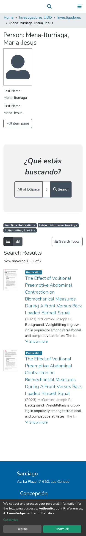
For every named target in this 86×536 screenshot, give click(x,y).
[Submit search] (49, 6)
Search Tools (69, 241)
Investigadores (69, 17)
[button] (56, 6)
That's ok (62, 529)
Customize (10, 520)
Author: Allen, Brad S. (20, 230)
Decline (22, 529)
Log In (65, 6)
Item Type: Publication (20, 225)
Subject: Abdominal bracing (58, 225)
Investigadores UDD (35, 17)
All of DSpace (28, 189)
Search (63, 189)
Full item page (17, 123)
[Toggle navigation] (79, 6)
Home (9, 17)
